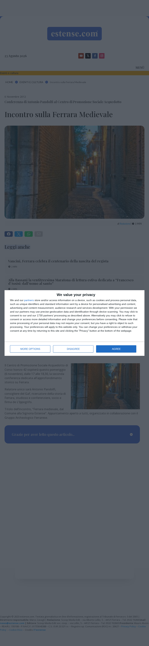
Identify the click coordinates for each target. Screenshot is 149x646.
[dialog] (74, 323)
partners (29, 300)
